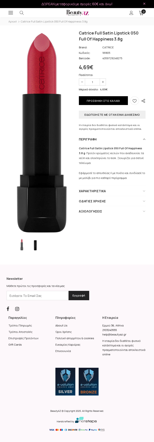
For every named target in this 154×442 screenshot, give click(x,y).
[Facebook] (8, 309)
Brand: (83, 47)
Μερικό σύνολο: (89, 89)
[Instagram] (17, 309)
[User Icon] (131, 13)
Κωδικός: (84, 53)
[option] (41, 132)
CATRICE (108, 47)
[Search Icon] (25, 12)
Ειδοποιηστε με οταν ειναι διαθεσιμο (112, 114)
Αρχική (12, 21)
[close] (144, 4)
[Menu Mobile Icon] (10, 13)
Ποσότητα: (86, 75)
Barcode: (85, 58)
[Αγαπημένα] (134, 100)
